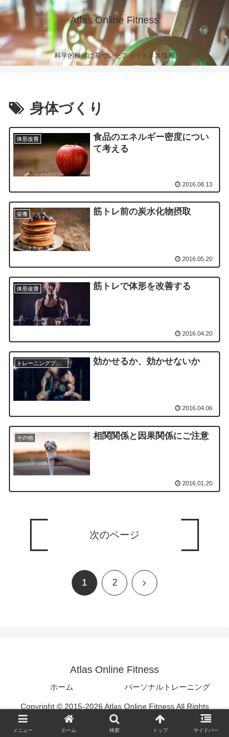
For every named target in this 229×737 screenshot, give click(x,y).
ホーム (61, 686)
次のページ (114, 535)
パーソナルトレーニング (167, 686)
